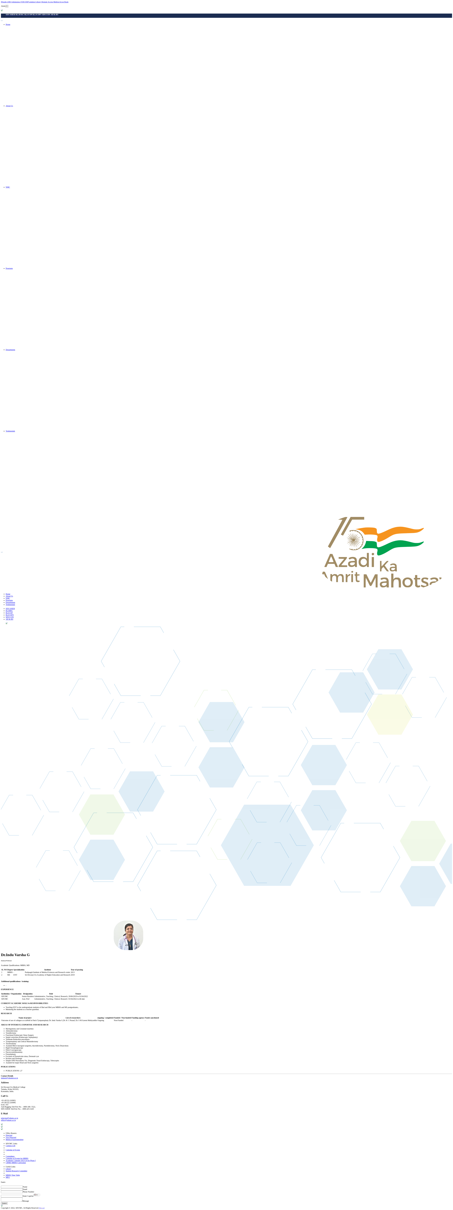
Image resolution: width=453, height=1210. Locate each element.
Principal (9, 1135)
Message (25, 1201)
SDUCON (10, 617)
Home (8, 24)
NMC (8, 187)
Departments (10, 350)
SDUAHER (10, 609)
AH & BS (9, 619)
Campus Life (10, 1146)
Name (25, 1187)
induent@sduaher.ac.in (9, 1078)
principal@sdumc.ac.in (9, 1118)
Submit (4, 1203)
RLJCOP (9, 613)
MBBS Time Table (13, 1175)
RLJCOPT (10, 615)
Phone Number (28, 1192)
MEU (8, 1177)
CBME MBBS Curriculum (16, 1163)
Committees (10, 1156)
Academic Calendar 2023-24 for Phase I (21, 1161)
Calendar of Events (13, 1150)
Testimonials (10, 431)
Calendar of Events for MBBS (17, 1158)
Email (25, 1189)
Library (8, 1169)
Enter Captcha (28, 1196)
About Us (9, 106)
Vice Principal (11, 1137)
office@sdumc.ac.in (8, 1120)
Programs (9, 268)
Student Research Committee (16, 1171)
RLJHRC (9, 611)
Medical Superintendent (14, 1140)
